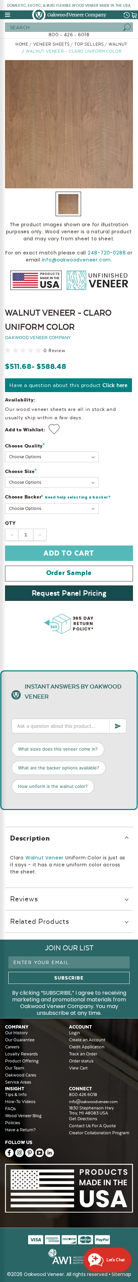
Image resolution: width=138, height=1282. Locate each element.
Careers (12, 1046)
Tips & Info (16, 1094)
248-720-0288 (107, 252)
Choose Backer (58, 497)
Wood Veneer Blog (23, 1115)
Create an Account (87, 1039)
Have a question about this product (68, 385)
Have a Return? (20, 1129)
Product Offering (22, 1060)
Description (30, 838)
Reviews (24, 899)
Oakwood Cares (20, 1075)
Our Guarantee (19, 1039)
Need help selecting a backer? (78, 497)
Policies (12, 1122)
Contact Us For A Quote (92, 1125)
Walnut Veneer (44, 857)
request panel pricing (69, 593)
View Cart (78, 1068)
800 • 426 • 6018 (69, 34)
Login (74, 1032)
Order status (81, 1060)
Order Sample (69, 573)
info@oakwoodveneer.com (76, 259)
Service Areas (18, 1082)
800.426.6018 (83, 1094)
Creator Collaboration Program (99, 1132)
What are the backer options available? (58, 767)
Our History (16, 1032)
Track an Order (83, 1053)
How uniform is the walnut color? (53, 786)
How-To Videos (20, 1101)
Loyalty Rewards (21, 1053)
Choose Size (21, 471)
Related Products (39, 921)
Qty (10, 523)
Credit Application (87, 1046)
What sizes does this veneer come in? (58, 749)
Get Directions (83, 1118)
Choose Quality (25, 445)
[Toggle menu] (8, 14)
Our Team (14, 1068)
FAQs (10, 1108)
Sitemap (121, 1274)
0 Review (54, 350)
